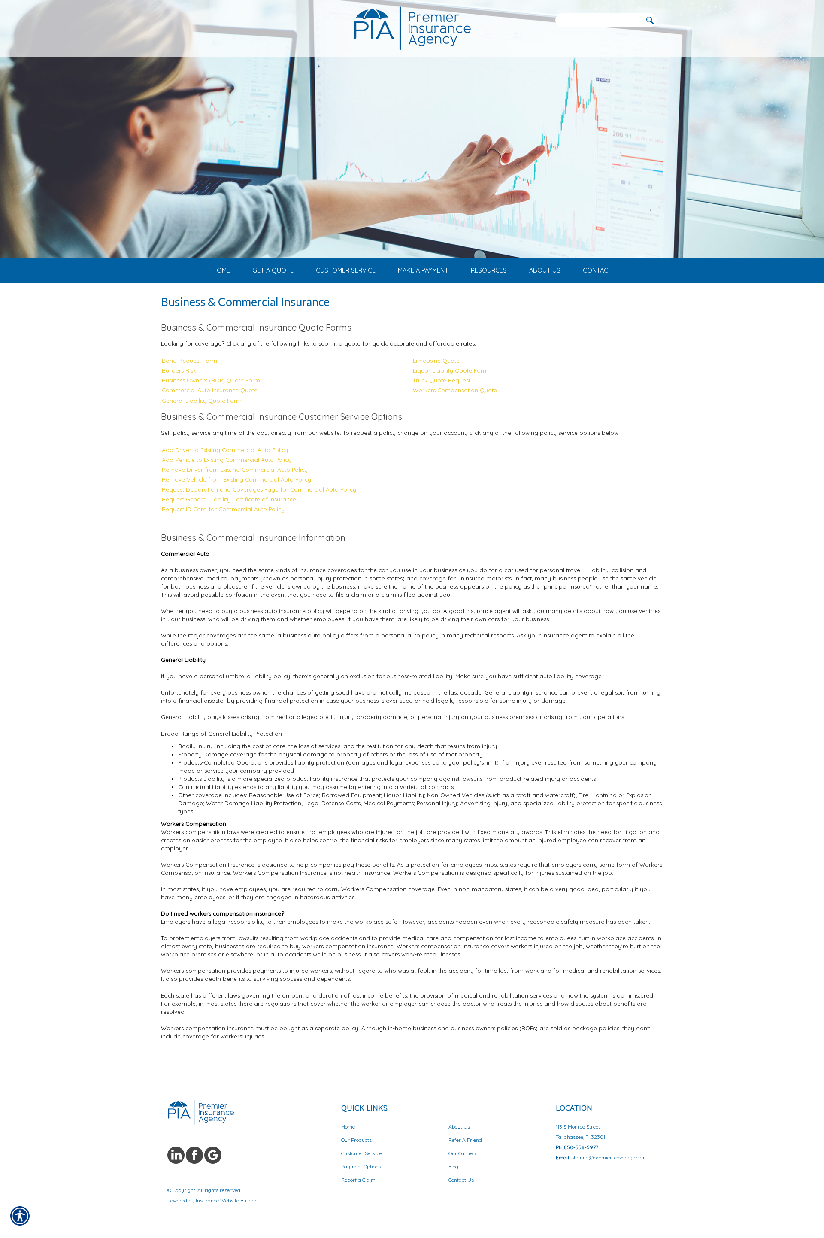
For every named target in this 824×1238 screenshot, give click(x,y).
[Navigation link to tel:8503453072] (169, 19)
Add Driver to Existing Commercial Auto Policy (225, 449)
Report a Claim (358, 1180)
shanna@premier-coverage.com (608, 1157)
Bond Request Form (189, 360)
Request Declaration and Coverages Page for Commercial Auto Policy (259, 489)
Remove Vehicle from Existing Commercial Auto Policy (236, 479)
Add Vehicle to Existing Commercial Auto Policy (226, 459)
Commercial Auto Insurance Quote (210, 390)
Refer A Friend (465, 1140)
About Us (459, 1126)
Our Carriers (462, 1153)
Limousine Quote (436, 360)
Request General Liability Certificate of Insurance (229, 499)
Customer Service (361, 1153)
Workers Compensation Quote (455, 390)
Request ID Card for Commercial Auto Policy (223, 509)
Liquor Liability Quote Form (450, 370)
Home (348, 1126)
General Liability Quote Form (202, 400)
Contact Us (461, 1180)
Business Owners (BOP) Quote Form (211, 380)
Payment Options (361, 1166)
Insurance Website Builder (226, 1200)
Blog (453, 1166)
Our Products (356, 1140)
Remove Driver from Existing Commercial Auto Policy (235, 469)
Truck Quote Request (441, 380)
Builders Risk (179, 370)
